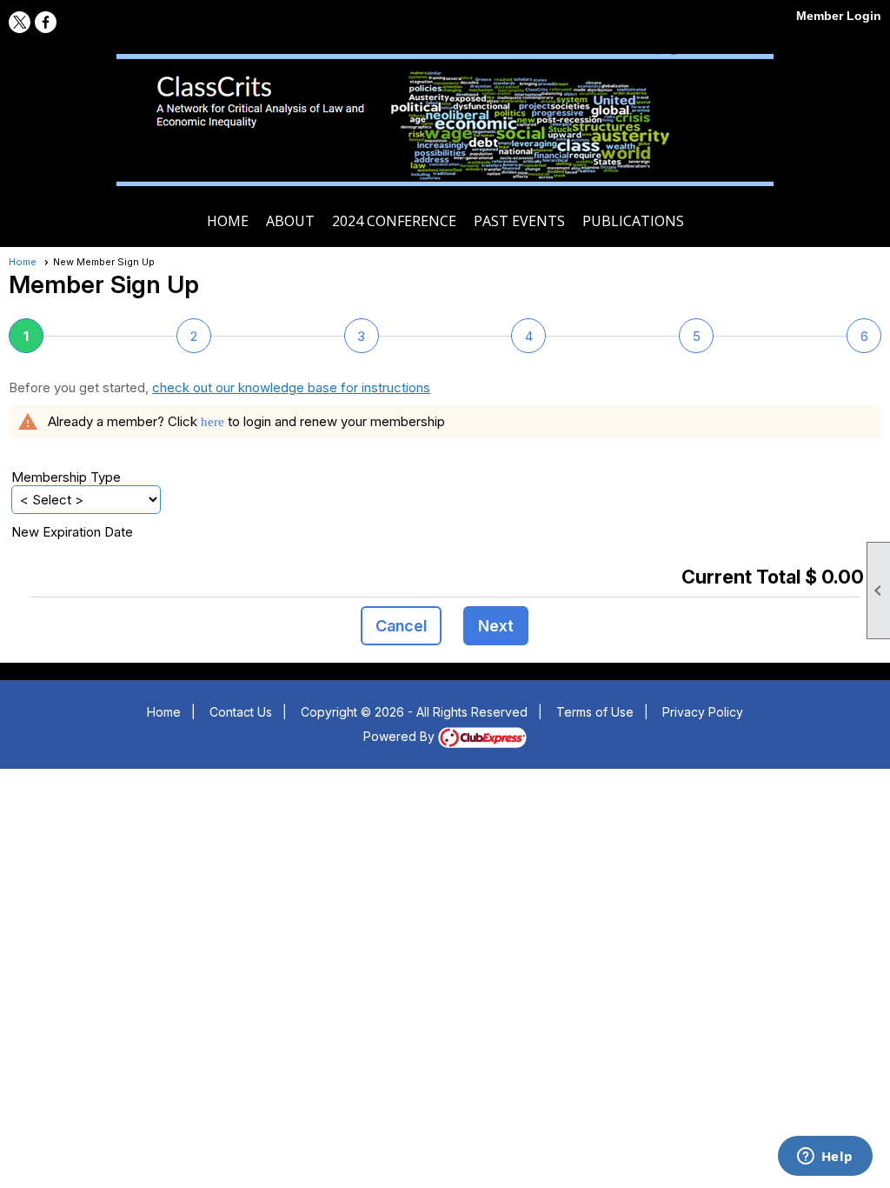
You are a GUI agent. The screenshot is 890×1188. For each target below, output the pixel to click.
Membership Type (66, 477)
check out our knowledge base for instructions (291, 387)
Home (228, 220)
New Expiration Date (72, 532)
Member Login (838, 16)
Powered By (400, 736)
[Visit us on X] (19, 22)
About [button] (290, 220)
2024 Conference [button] (394, 220)
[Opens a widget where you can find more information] (825, 1157)
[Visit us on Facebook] (45, 22)
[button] (401, 625)
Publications (633, 220)
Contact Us (240, 711)
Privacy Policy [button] (702, 711)
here (212, 422)
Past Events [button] (519, 220)
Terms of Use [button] (595, 711)
